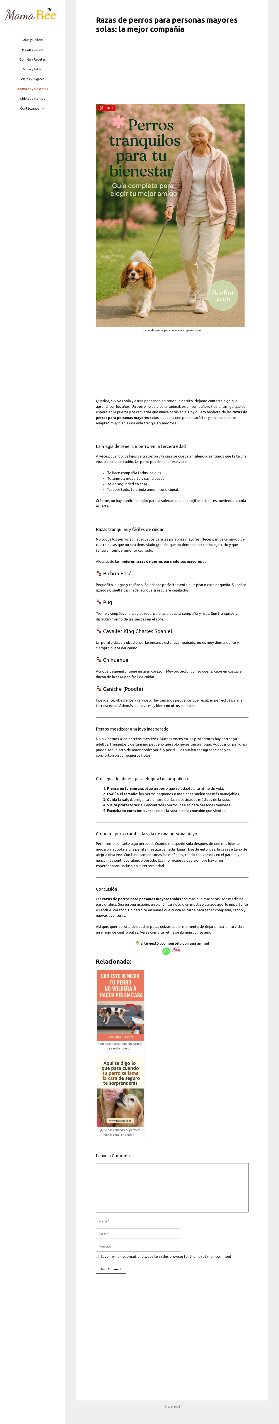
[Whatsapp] (166, 951)
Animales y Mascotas (32, 89)
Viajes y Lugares (32, 79)
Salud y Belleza (33, 40)
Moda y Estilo (32, 69)
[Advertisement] (172, 71)
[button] (44, 108)
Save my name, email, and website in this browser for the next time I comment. (166, 1256)
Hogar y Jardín (32, 49)
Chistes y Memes (32, 98)
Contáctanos (29, 108)
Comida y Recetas (32, 59)
